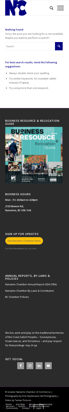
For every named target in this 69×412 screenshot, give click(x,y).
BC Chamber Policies (17, 297)
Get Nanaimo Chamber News (24, 240)
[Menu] (58, 8)
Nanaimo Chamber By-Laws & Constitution (29, 290)
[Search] (49, 8)
